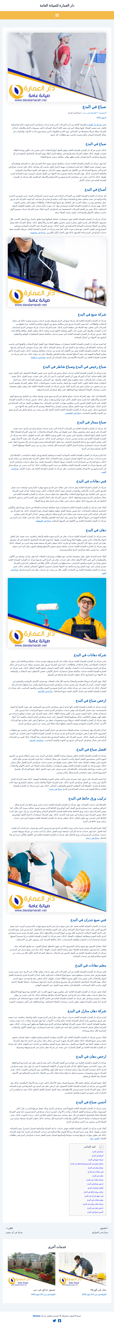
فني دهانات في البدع (95, 1172)
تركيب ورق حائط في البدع (93, 1192)
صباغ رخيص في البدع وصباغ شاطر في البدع (87, 1164)
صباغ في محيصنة (37, 232)
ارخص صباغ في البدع (95, 1184)
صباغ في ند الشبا (38, 357)
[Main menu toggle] (57, 15)
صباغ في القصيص (73, 413)
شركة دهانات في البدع (94, 1180)
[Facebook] (59, 1320)
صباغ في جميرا (55, 789)
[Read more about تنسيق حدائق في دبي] (31, 1269)
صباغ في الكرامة (45, 691)
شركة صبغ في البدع (96, 1159)
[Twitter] (54, 1320)
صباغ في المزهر (36, 740)
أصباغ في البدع (97, 1155)
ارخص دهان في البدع (95, 1208)
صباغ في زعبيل (92, 838)
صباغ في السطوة (43, 521)
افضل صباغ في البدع (95, 1188)
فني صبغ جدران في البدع (94, 1196)
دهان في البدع (98, 1176)
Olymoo (36, 1316)
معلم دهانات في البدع (95, 1200)
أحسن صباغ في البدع (95, 1212)
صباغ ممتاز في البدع (95, 1168)
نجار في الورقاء (98, 1289)
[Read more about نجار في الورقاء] (82, 1269)
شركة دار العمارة (94, 124)
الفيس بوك (94, 1138)
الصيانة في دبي (100, 1294)
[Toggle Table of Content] (100, 1147)
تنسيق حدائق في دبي (44, 1289)
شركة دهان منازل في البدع (93, 1204)
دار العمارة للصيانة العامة (57, 5)
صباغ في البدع (98, 1151)
